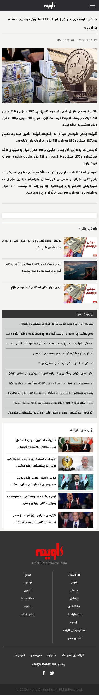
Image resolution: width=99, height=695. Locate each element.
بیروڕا (28, 574)
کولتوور (27, 582)
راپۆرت (27, 606)
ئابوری (27, 590)
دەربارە (51, 655)
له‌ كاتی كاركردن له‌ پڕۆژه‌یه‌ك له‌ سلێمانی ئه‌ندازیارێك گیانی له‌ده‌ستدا (47, 343)
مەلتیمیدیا (27, 598)
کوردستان (74, 574)
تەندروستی (74, 638)
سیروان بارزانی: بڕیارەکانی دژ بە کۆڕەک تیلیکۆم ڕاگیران (57, 323)
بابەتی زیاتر (88, 228)
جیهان (74, 590)
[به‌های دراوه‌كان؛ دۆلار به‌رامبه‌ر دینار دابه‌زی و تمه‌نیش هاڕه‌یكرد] (80, 247)
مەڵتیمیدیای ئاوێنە (74, 630)
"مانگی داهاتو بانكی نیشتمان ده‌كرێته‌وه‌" (65, 363)
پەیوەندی (36, 655)
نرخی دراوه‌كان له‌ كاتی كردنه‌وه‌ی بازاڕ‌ (36, 287)
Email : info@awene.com (49, 563)
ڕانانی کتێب (27, 614)
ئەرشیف (20, 655)
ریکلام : (48, 664)
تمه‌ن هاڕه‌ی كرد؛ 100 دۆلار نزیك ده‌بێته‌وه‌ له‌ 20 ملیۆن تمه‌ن (53, 402)
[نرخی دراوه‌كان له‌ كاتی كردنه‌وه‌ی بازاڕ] (80, 293)
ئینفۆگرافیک (74, 614)
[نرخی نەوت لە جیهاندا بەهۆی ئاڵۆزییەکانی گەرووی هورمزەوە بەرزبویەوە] (80, 270)
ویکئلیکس (74, 606)
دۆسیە (74, 622)
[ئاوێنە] (49, 551)
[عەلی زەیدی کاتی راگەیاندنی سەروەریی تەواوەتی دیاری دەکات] (75, 482)
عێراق (74, 582)
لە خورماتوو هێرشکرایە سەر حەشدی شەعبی (63, 353)
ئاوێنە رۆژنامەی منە (73, 655)
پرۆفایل (74, 598)
